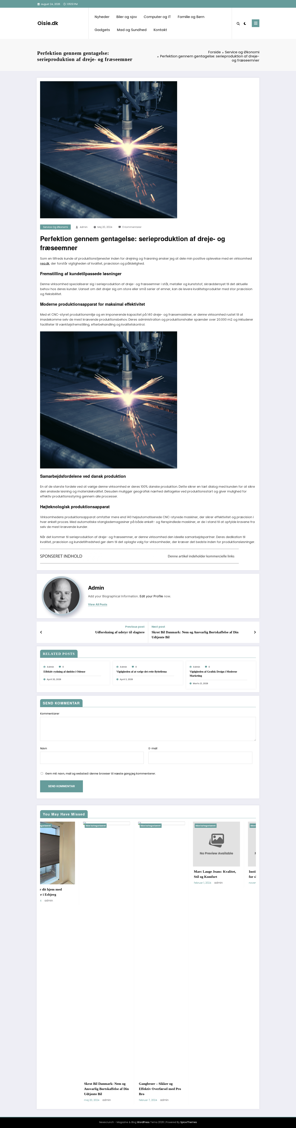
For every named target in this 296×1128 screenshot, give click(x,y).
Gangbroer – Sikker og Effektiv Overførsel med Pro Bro (62, 1089)
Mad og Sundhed (132, 29)
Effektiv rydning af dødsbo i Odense (64, 671)
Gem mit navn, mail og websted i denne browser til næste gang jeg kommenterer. (100, 774)
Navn (43, 748)
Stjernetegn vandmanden (224, 871)
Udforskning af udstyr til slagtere (120, 632)
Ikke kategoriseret (53, 825)
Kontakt (160, 29)
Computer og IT (157, 16)
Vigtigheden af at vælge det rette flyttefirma (141, 671)
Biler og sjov (126, 16)
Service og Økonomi (55, 227)
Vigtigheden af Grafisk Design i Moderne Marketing (213, 673)
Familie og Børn (191, 16)
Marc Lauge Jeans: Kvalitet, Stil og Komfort (117, 874)
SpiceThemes (188, 1122)
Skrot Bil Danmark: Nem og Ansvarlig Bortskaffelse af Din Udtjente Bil (195, 634)
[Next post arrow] (255, 632)
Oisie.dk (48, 23)
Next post (158, 626)
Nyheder (102, 16)
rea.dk (44, 263)
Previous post (135, 626)
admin (84, 227)
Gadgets (102, 29)
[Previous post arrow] (41, 632)
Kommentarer (49, 714)
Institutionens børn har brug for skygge (172, 874)
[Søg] (238, 23)
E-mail (153, 748)
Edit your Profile (151, 596)
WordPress (143, 1122)
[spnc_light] (245, 23)
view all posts (97, 604)
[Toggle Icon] (255, 23)
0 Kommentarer (131, 227)
